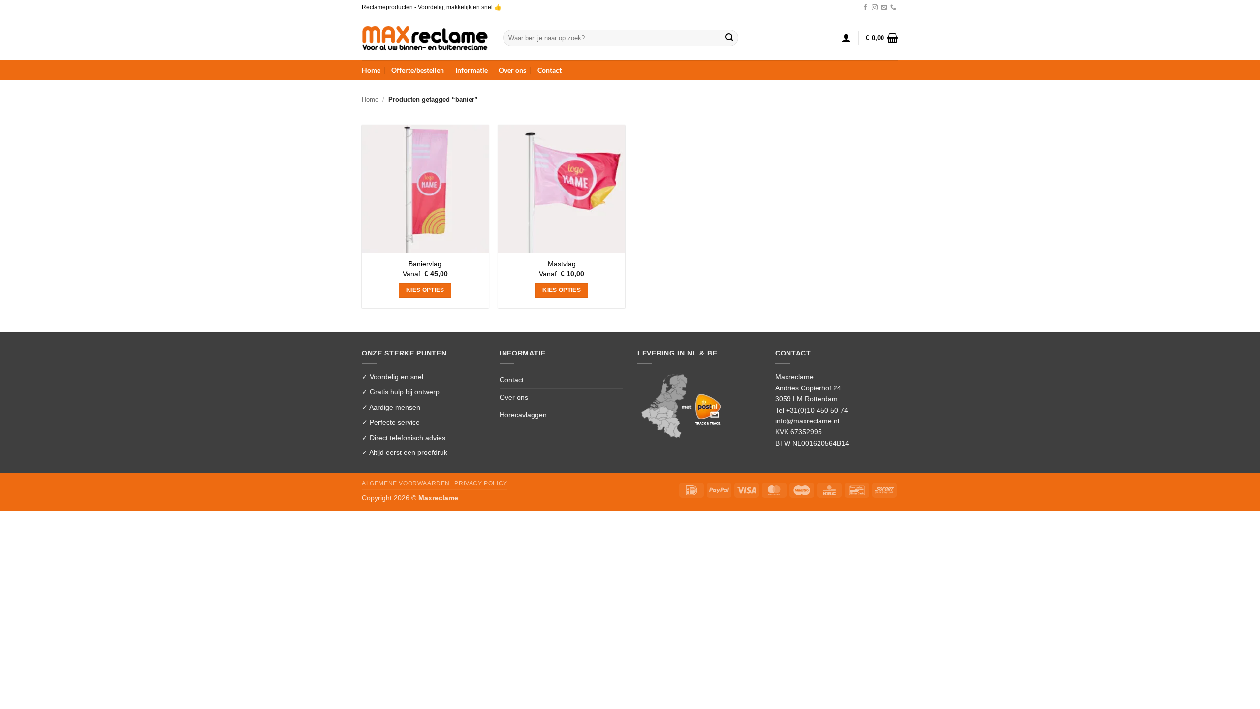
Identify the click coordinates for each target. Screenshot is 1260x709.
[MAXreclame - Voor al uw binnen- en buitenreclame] (425, 37)
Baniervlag (425, 264)
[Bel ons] (893, 7)
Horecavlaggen (523, 415)
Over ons (512, 70)
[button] (846, 38)
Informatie (471, 70)
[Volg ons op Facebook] (865, 7)
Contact (549, 70)
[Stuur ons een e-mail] (884, 7)
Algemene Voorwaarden (406, 483)
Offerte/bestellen (417, 70)
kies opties (425, 290)
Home (371, 70)
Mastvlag (562, 264)
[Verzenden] (729, 38)
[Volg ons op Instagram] (875, 7)
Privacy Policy (480, 483)
